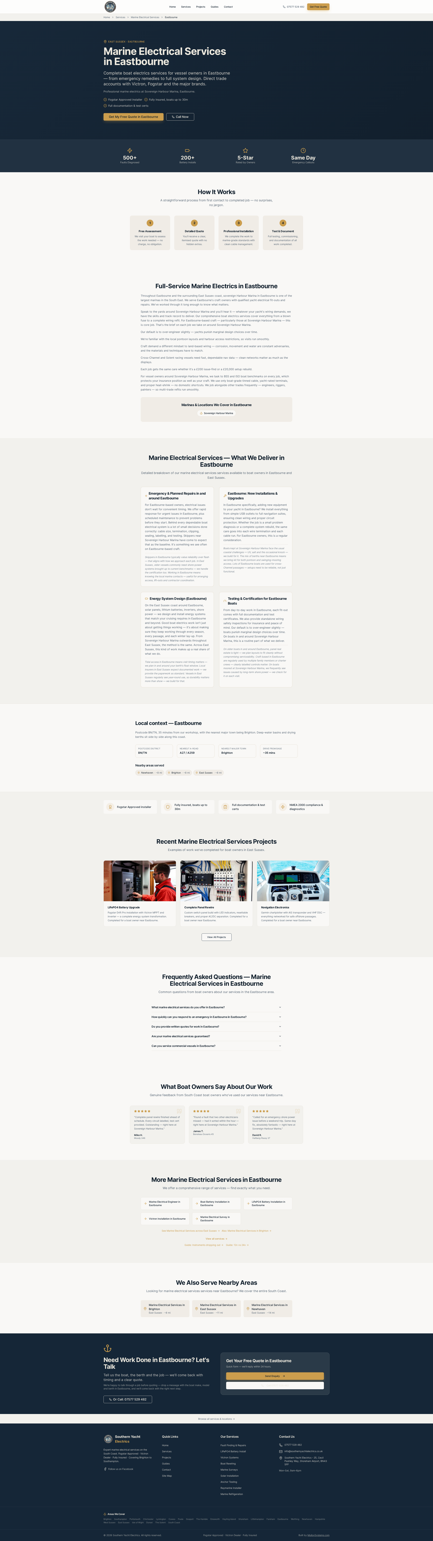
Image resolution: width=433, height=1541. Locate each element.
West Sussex (109, 1522)
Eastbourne (283, 1519)
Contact (228, 6)
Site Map (167, 1475)
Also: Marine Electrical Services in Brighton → (246, 1230)
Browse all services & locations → (216, 1418)
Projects (200, 6)
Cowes (172, 1519)
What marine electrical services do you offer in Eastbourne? (188, 1007)
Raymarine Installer (231, 1487)
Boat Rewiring (228, 1463)
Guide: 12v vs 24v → (237, 1244)
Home (172, 6)
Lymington (161, 1519)
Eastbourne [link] (171, 17)
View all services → (216, 1238)
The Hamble (202, 1519)
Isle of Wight (138, 1522)
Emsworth (215, 1519)
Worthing (295, 1519)
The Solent (160, 1522)
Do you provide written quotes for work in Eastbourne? (185, 1026)
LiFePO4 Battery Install (233, 1451)
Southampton (120, 1519)
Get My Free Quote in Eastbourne (133, 117)
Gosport (189, 1519)
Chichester (148, 1519)
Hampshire (320, 1519)
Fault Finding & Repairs (233, 1445)
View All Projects (216, 937)
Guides (215, 6)
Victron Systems (229, 1457)
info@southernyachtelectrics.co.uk (303, 1451)
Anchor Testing (229, 1481)
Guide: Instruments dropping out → (204, 1244)
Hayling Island (229, 1519)
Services (186, 6)
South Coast (174, 1522)
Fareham (271, 1519)
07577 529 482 (295, 6)
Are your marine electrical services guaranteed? (181, 1036)
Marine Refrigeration (232, 1494)
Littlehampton (257, 1519)
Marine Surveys (229, 1469)
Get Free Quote (318, 6)
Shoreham (243, 1519)
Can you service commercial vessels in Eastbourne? (183, 1046)
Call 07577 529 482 (278, 1385)
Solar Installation (230, 1475)
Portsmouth (135, 1519)
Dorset (149, 1522)
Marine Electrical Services (145, 17)
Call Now (182, 117)
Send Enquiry (272, 1376)
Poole (180, 1519)
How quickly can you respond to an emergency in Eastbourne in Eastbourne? (199, 1017)
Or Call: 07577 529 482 (129, 1399)
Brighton (107, 1519)
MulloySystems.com (318, 1535)
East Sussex (123, 1522)
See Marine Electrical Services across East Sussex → (191, 1230)
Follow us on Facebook (120, 1469)
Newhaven (307, 1519)
